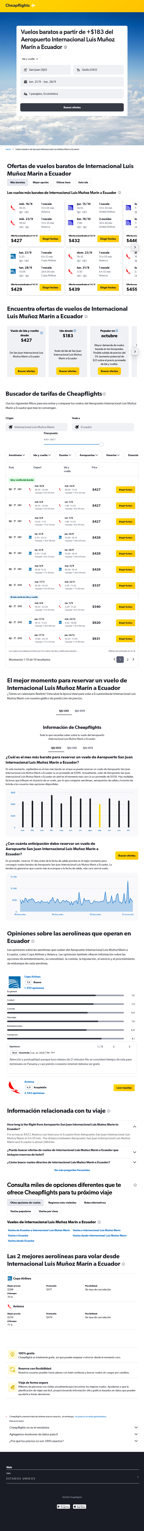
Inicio (8, 149)
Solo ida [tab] (83, 182)
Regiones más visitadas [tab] (62, 1202)
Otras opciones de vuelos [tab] (25, 1202)
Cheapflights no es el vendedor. (29, 1427)
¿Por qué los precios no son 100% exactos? (36, 1441)
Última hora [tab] (63, 182)
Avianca (29, 1081)
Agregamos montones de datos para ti (33, 1434)
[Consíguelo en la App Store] (79, 1507)
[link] (26, 371)
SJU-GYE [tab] (80, 710)
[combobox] (30, 59)
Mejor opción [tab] (41, 182)
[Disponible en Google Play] (63, 1507)
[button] (65, 47)
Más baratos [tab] (17, 182)
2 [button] (127, 659)
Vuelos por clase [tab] (48, 1211)
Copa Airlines (32, 976)
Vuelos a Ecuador (18, 1235)
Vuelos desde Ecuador (21, 1240)
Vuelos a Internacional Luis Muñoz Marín (97, 1230)
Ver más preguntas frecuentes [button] (72, 1170)
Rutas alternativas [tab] (95, 1202)
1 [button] (120, 659)
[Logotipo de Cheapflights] (18, 6)
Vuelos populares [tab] (20, 1211)
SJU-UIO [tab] (64, 710)
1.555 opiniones (34, 987)
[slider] (101, 444)
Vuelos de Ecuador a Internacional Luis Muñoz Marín (39, 1230)
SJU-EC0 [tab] (56, 747)
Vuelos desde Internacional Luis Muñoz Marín (100, 1235)
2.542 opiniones (34, 1092)
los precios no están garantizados (90, 1416)
